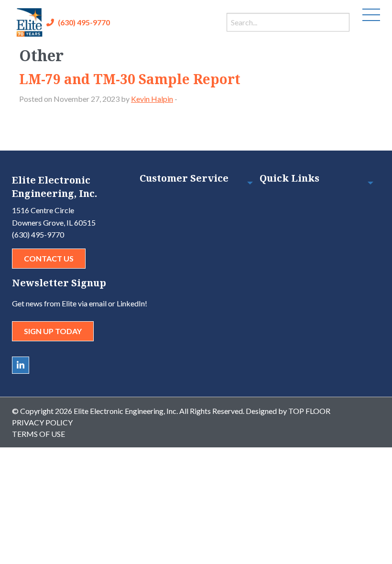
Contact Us (49, 258)
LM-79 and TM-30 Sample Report (129, 79)
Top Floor (309, 410)
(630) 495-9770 (84, 22)
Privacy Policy (42, 422)
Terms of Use (38, 433)
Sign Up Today (53, 331)
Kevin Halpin (152, 98)
